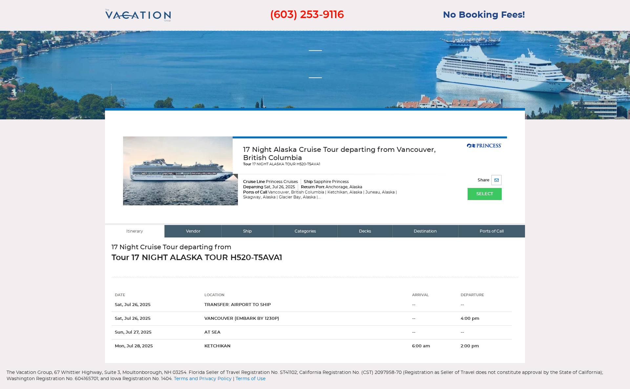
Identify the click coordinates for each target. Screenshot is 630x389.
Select (484, 194)
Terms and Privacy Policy (203, 379)
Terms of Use (250, 379)
